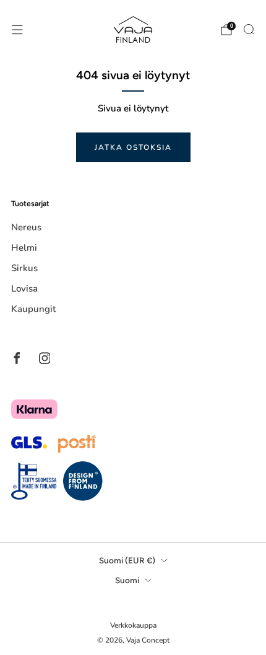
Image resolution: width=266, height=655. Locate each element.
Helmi (24, 247)
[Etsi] (248, 29)
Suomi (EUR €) (127, 560)
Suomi (127, 580)
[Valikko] (17, 30)
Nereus (26, 227)
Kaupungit (33, 309)
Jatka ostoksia (133, 147)
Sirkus (24, 268)
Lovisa (24, 288)
